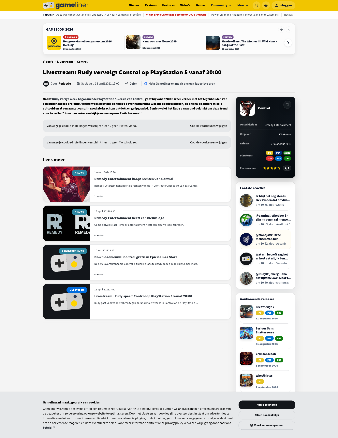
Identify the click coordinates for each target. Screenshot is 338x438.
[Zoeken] (256, 5)
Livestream (65, 62)
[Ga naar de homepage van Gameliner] (66, 5)
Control (82, 62)
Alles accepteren (267, 405)
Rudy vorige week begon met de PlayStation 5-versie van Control (97, 99)
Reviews (151, 5)
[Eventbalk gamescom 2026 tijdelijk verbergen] (281, 29)
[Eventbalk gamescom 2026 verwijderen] (289, 29)
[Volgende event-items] (288, 43)
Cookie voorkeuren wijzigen (208, 126)
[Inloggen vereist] (287, 105)
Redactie (64, 83)
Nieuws (134, 5)
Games (200, 5)
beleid (47, 428)
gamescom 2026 (59, 29)
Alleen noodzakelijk (267, 415)
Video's (185, 5)
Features (168, 5)
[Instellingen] (266, 5)
